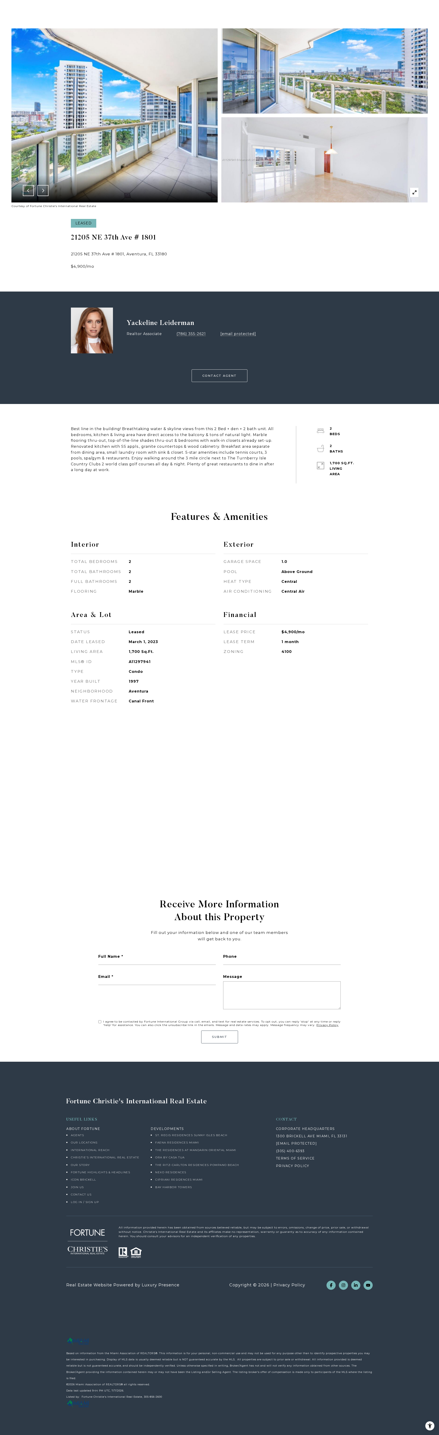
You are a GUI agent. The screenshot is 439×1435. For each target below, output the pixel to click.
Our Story (80, 1165)
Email (104, 976)
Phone (230, 956)
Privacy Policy (327, 1025)
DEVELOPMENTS (167, 1129)
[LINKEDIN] (355, 1285)
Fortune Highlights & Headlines (100, 1172)
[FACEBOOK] (331, 1285)
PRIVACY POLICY (292, 1166)
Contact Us (81, 1194)
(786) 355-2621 (191, 334)
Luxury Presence (160, 1285)
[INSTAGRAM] (343, 1285)
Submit (219, 1037)
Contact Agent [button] (219, 375)
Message (232, 976)
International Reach (90, 1150)
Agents (77, 1135)
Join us (77, 1187)
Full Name (109, 956)
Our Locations (84, 1142)
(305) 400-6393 (290, 1151)
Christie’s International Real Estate (105, 1157)
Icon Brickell (83, 1179)
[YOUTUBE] (368, 1285)
